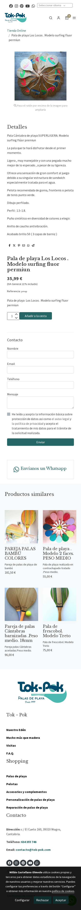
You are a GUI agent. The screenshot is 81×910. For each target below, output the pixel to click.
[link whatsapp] (33, 6)
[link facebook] (11, 6)
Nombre (12, 348)
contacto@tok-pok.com (33, 850)
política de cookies (63, 891)
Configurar (22, 900)
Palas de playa (16, 776)
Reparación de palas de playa (27, 807)
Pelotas (12, 784)
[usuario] (58, 18)
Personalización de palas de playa (30, 800)
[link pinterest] (22, 6)
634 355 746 (28, 842)
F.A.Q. (10, 753)
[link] (16, 17)
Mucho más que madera (23, 738)
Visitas (11, 745)
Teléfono (13, 379)
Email (11, 364)
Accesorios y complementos (26, 792)
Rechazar (42, 900)
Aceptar (60, 900)
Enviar (40, 442)
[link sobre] (40, 694)
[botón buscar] (50, 18)
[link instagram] (16, 6)
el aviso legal (61, 419)
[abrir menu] (74, 18)
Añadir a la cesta (36, 316)
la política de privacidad (28, 423)
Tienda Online (16, 30)
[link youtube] (27, 6)
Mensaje (12, 394)
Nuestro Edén (16, 730)
